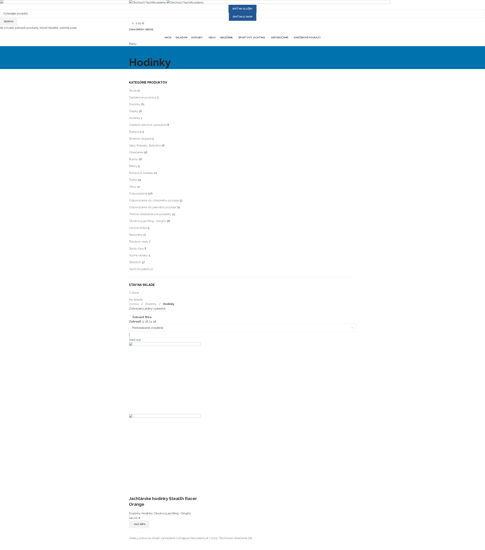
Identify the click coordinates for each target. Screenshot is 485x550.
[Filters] (5, 545)
